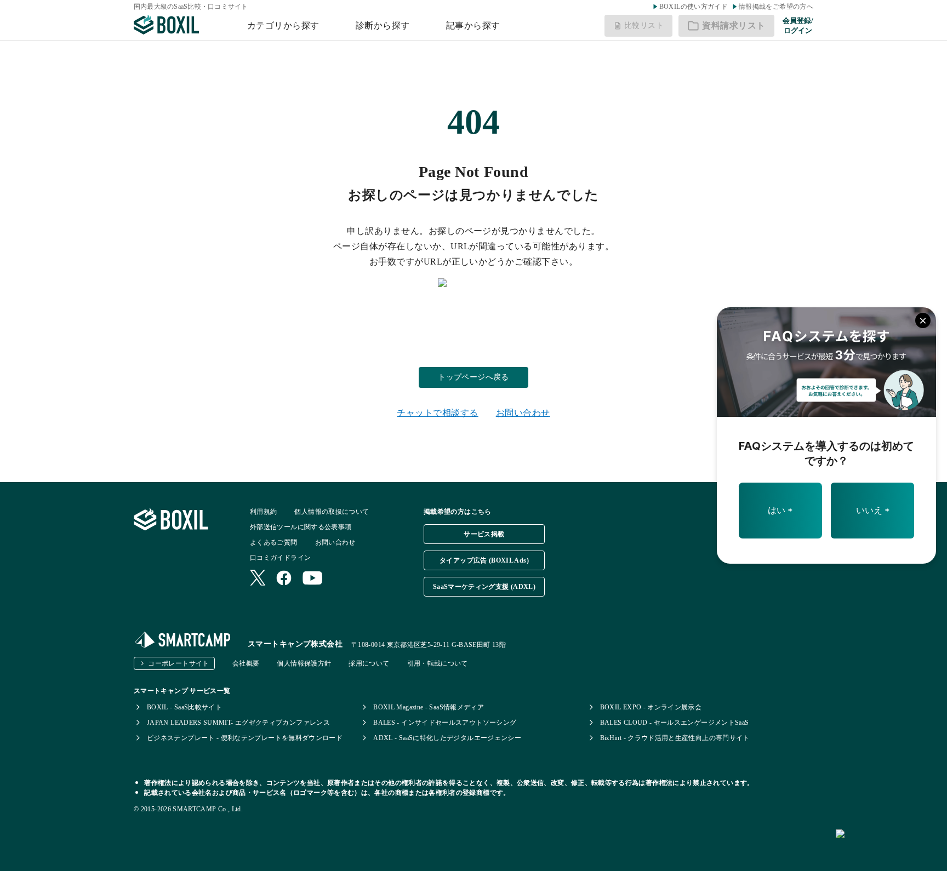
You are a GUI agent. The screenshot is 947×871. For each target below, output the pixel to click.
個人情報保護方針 (304, 663)
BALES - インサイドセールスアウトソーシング (444, 722)
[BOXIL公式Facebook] (284, 579)
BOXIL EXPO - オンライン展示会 (651, 707)
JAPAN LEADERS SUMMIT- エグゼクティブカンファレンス (238, 722)
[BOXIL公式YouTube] (313, 579)
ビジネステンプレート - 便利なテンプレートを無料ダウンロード (245, 738)
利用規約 (263, 511)
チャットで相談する (437, 412)
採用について (369, 663)
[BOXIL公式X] (257, 579)
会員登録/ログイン (798, 25)
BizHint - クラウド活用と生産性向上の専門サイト (675, 738)
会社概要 (245, 663)
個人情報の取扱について (331, 511)
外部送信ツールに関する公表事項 (300, 527)
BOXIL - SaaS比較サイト (184, 707)
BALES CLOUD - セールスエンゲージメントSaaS (674, 722)
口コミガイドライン (280, 557)
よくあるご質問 (274, 542)
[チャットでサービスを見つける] (887, 845)
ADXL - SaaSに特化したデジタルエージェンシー (447, 738)
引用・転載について (437, 663)
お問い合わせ (523, 412)
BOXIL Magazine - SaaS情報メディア (428, 707)
